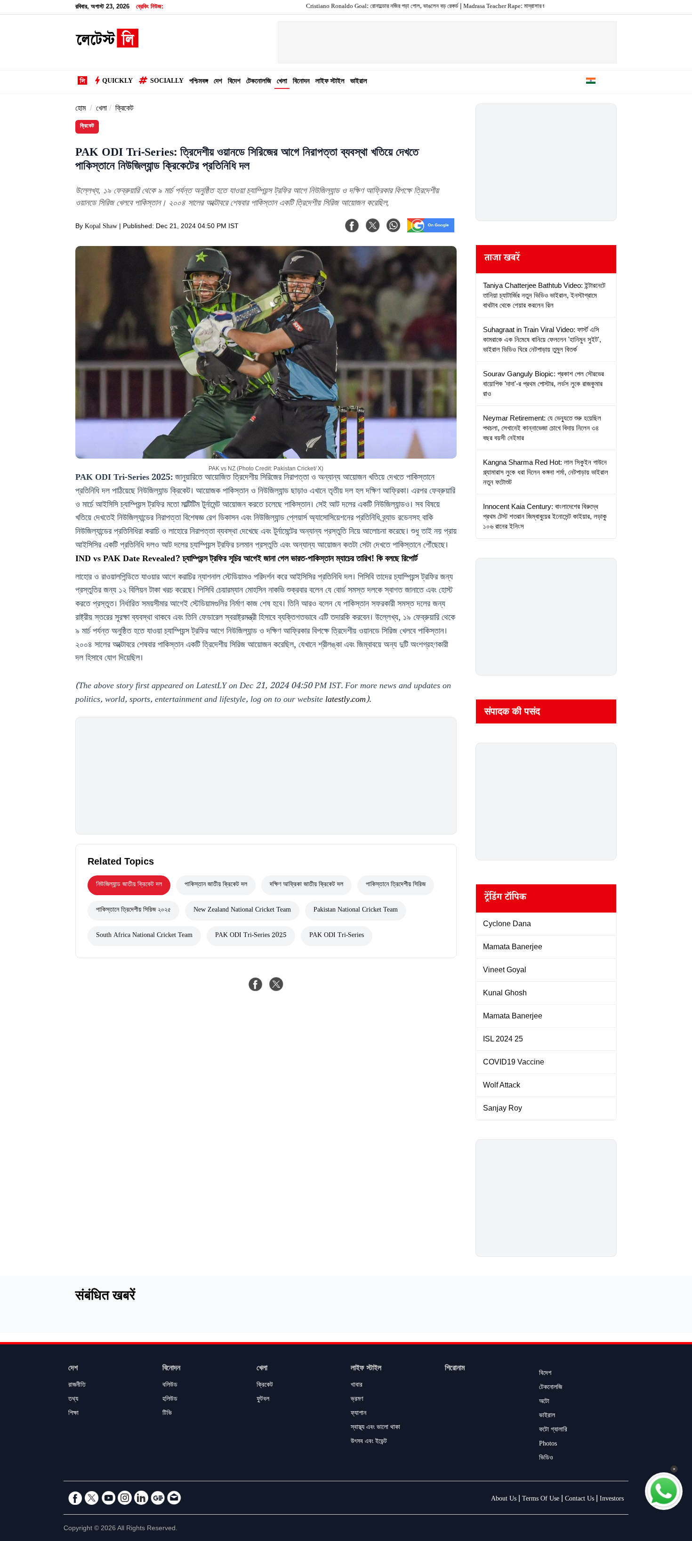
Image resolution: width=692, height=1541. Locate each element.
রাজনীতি (77, 1386)
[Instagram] (125, 1498)
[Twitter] (92, 1498)
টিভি (167, 1414)
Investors (612, 1499)
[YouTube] (108, 1498)
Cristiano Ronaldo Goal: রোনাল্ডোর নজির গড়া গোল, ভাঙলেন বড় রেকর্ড (350, 7)
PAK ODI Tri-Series (336, 936)
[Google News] (158, 1498)
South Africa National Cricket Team (144, 936)
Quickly (117, 82)
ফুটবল (263, 1400)
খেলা (282, 82)
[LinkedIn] (141, 1498)
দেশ (218, 82)
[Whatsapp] (393, 225)
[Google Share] (430, 231)
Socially (167, 82)
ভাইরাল (358, 82)
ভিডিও (546, 1459)
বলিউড (169, 1386)
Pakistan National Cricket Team (356, 911)
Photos (548, 1444)
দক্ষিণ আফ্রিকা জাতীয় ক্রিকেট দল (306, 885)
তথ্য (73, 1400)
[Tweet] (276, 984)
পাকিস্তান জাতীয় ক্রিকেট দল (216, 885)
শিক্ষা (73, 1414)
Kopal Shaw (101, 227)
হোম (80, 109)
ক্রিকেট (124, 109)
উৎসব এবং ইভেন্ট (369, 1442)
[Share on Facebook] (256, 984)
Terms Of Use (540, 1499)
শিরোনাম (455, 1369)
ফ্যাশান (358, 1414)
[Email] (174, 1498)
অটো (544, 1402)
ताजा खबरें (502, 259)
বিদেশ (234, 82)
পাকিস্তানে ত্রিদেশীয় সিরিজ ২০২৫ (133, 911)
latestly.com (345, 700)
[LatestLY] (106, 45)
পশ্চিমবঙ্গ (198, 82)
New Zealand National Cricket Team (242, 911)
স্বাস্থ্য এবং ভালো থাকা (375, 1428)
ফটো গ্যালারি (553, 1430)
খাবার (356, 1386)
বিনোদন (301, 82)
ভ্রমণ (357, 1400)
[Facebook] (352, 225)
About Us (503, 1499)
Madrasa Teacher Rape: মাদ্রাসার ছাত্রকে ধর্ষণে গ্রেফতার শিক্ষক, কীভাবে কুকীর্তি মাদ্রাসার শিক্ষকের (534, 7)
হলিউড (169, 1400)
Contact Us (579, 1499)
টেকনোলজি (258, 82)
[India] (591, 82)
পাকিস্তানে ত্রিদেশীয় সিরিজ (396, 885)
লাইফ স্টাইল (330, 82)
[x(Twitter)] (373, 225)
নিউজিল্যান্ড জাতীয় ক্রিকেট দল (129, 885)
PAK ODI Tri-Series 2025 (251, 936)
